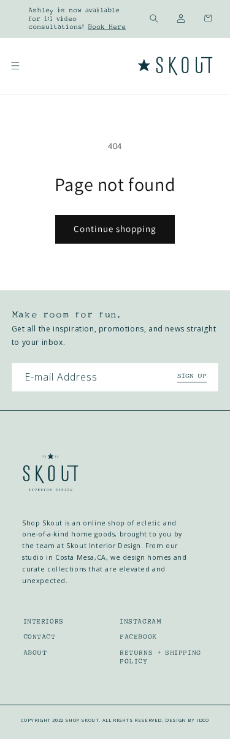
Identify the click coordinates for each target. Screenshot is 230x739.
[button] (153, 18)
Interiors (43, 621)
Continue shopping (115, 228)
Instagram (140, 621)
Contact (39, 637)
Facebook (138, 637)
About (35, 653)
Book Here (107, 27)
